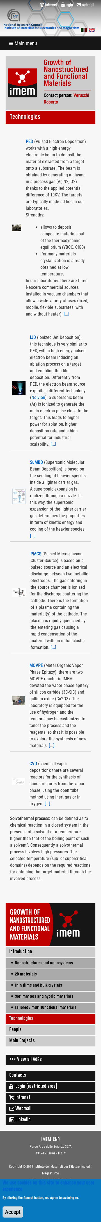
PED (30, 141)
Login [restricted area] (35, 1086)
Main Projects (22, 1041)
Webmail (22, 1109)
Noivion (38, 397)
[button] (24, 43)
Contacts (17, 1075)
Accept (12, 1212)
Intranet (22, 1098)
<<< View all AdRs (25, 1059)
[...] (66, 314)
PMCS (36, 553)
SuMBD (36, 462)
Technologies (21, 1019)
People (15, 1030)
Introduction (20, 952)
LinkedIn (22, 1120)
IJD (33, 337)
